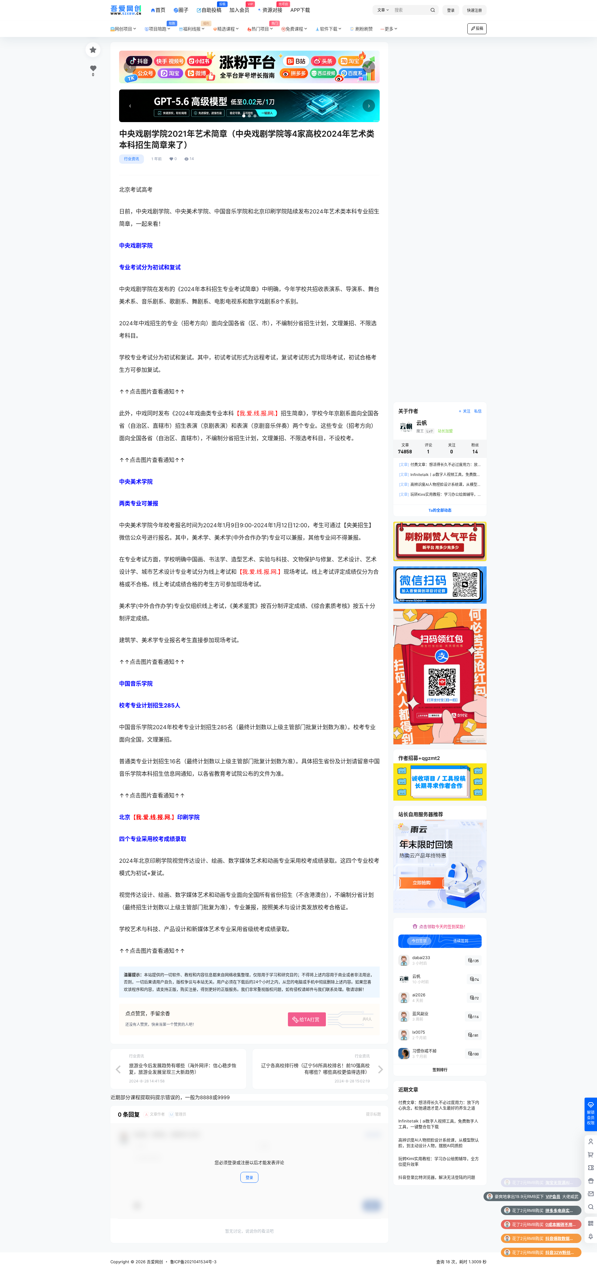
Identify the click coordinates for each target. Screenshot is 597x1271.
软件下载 (328, 28)
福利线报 (196, 26)
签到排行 (440, 1070)
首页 (160, 10)
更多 (389, 28)
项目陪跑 (162, 26)
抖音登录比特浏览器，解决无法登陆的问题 (436, 1177)
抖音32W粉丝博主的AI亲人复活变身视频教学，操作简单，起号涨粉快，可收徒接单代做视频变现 (560, 1210)
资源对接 (272, 7)
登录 (451, 10)
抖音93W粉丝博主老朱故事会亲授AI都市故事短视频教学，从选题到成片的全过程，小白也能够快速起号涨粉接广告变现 (560, 1238)
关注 (466, 411)
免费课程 (294, 28)
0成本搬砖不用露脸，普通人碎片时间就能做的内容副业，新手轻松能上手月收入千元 (560, 1182)
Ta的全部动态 (439, 510)
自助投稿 (211, 7)
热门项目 (265, 26)
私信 (478, 411)
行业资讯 (131, 159)
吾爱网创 (154, 1261)
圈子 (183, 10)
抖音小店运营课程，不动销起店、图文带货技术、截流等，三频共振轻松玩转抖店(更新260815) (560, 1224)
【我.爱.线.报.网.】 (257, 413)
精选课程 (226, 28)
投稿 (479, 28)
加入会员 (239, 7)
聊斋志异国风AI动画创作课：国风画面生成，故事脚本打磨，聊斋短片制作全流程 (560, 1252)
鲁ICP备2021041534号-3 (193, 1261)
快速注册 (474, 10)
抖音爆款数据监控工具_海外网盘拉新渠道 (560, 1196)
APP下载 (300, 10)
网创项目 (123, 28)
